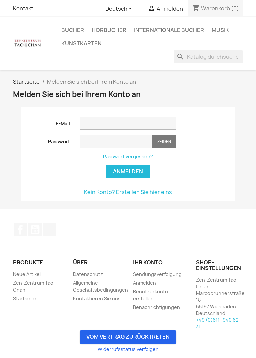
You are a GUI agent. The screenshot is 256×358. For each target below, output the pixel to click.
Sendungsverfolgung (157, 274)
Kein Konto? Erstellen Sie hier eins (128, 192)
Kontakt (23, 8)
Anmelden (128, 171)
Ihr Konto (148, 262)
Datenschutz (88, 274)
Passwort (59, 141)
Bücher (72, 30)
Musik (220, 30)
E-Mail (63, 123)
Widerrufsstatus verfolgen (128, 349)
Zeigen (164, 141)
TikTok (49, 229)
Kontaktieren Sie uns (97, 298)
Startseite (24, 298)
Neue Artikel (27, 274)
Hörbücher (109, 30)
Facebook (20, 229)
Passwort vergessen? (128, 156)
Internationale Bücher (169, 30)
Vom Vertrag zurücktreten (128, 336)
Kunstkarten (81, 43)
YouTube (35, 229)
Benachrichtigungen (156, 307)
